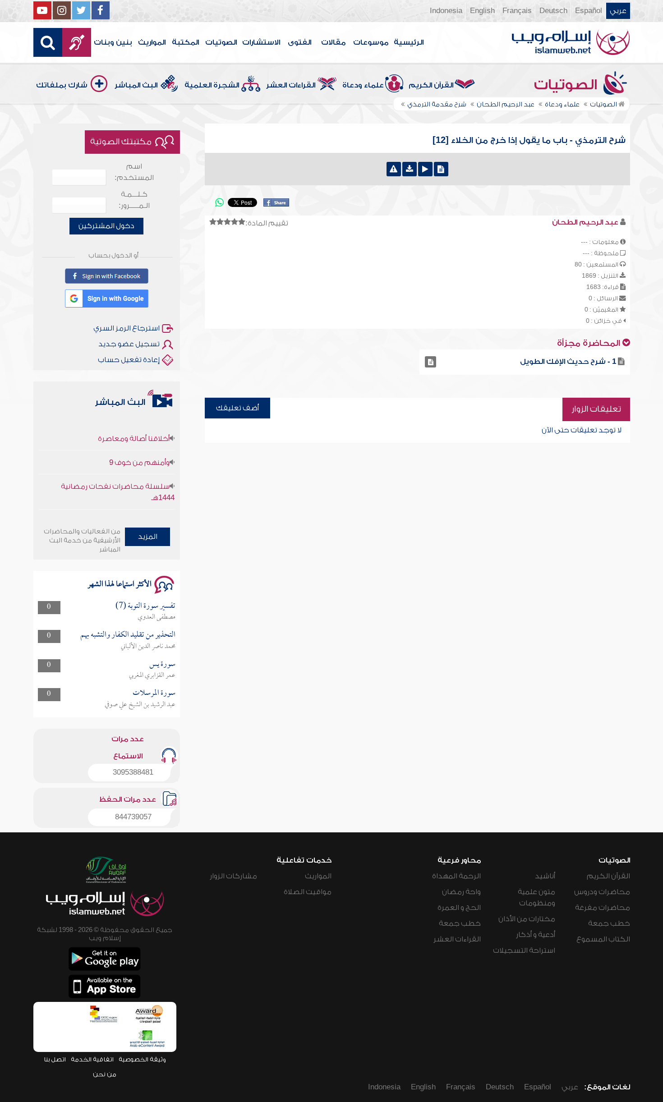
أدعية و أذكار (535, 935)
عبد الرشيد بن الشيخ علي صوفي (140, 705)
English (482, 11)
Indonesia (446, 11)
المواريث (152, 42)
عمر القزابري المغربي (152, 675)
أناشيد (545, 876)
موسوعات (370, 42)
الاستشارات (261, 42)
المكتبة (185, 42)
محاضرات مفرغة (602, 908)
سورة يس (162, 664)
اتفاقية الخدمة (92, 1059)
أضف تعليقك (237, 408)
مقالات (333, 42)
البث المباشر (136, 85)
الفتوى (299, 42)
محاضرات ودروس (602, 892)
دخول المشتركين (106, 226)
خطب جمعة (609, 923)
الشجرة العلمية (211, 85)
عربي (618, 11)
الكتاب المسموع (603, 939)
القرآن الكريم (431, 85)
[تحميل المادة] (409, 169)
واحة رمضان (461, 892)
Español (588, 11)
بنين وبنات (113, 42)
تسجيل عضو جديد (129, 344)
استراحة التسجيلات (524, 950)
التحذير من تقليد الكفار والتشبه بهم (127, 635)
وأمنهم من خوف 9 (139, 450)
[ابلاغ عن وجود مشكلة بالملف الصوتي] (394, 169)
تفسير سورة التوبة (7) (145, 606)
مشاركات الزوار (233, 876)
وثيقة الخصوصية (142, 1059)
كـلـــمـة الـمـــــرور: (134, 200)
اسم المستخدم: (134, 172)
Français (517, 11)
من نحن (104, 1074)
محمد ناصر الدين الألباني (148, 646)
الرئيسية (409, 42)
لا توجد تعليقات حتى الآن (582, 430)
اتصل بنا (55, 1059)
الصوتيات (221, 42)
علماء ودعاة (363, 85)
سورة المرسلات (154, 693)
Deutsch (553, 11)
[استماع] (425, 169)
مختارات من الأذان (526, 919)
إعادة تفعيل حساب (129, 360)
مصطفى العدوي (156, 617)
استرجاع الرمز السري (126, 328)
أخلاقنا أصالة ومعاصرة (134, 426)
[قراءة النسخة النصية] (441, 169)
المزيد (147, 537)
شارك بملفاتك (61, 85)
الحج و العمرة (459, 908)
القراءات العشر (290, 85)
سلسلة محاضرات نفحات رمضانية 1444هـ (118, 479)
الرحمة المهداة (456, 876)
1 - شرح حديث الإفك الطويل (568, 362)
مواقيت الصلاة (308, 892)
